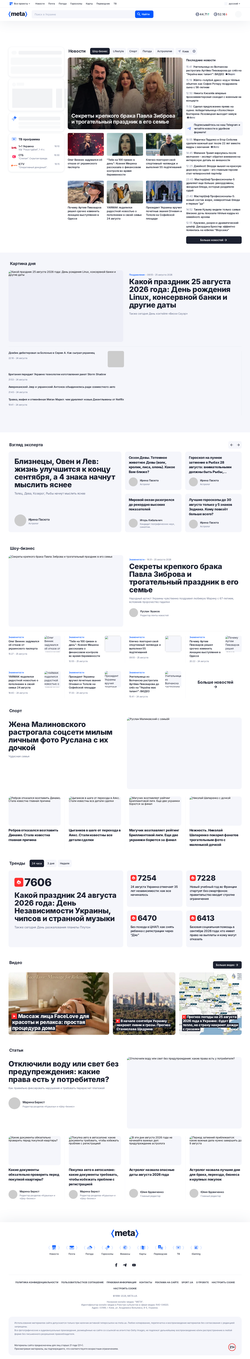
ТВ (115, 3)
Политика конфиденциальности (36, 1282)
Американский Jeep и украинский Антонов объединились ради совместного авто (62, 386)
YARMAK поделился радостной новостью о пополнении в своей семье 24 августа (124, 213)
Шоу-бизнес (100, 51)
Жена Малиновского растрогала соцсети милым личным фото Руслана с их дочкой (61, 736)
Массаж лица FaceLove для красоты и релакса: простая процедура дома (59, 1003)
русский (233, 3)
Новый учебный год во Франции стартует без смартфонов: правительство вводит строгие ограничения (213, 893)
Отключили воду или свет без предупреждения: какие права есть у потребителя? (64, 1071)
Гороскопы (76, 3)
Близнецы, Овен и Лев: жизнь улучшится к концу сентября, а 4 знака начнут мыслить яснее (64, 473)
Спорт (133, 51)
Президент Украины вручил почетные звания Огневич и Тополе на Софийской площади (164, 213)
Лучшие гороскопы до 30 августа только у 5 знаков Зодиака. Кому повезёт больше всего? (210, 507)
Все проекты (21, 3)
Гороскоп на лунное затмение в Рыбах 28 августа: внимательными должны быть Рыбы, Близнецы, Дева (210, 465)
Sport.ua (187, 1282)
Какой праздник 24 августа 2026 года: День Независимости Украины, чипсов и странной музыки (65, 906)
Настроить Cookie (223, 1282)
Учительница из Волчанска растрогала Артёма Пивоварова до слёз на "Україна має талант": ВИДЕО (144, 684)
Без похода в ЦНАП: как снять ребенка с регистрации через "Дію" (152, 931)
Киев (185, 51)
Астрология (164, 51)
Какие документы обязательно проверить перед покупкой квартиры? (34, 1174)
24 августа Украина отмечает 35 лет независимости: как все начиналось (154, 891)
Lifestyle (118, 51)
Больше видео (225, 964)
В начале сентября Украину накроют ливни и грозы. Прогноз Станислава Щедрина (144, 1003)
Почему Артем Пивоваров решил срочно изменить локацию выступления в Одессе (84, 213)
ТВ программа (29, 139)
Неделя (64, 863)
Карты (89, 3)
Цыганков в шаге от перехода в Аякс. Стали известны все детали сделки (95, 835)
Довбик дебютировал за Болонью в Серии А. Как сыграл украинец (52, 352)
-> (215, 684)
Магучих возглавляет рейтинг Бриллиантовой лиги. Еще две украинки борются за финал (154, 835)
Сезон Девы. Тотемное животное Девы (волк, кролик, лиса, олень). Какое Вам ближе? (152, 465)
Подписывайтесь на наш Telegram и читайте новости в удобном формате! (217, 128)
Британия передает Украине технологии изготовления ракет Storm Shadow (57, 374)
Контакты (145, 1282)
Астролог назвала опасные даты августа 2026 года (152, 1172)
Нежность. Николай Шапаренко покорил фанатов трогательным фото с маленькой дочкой (214, 837)
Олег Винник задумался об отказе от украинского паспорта (85, 163)
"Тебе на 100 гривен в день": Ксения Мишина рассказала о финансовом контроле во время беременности (124, 167)
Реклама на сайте (167, 1282)
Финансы (125, 1253)
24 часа (37, 863)
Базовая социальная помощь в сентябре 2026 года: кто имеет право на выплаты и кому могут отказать (213, 933)
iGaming (196, 1253)
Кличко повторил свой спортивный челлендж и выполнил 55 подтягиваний (164, 163)
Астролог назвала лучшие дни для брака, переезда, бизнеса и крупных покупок (214, 1174)
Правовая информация (121, 1282)
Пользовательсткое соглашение (82, 1282)
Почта (51, 3)
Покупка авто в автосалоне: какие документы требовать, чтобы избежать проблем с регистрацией (93, 1177)
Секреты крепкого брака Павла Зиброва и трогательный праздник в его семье (184, 578)
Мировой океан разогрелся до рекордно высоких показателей (152, 504)
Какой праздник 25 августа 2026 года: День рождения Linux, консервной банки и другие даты (180, 293)
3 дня (50, 863)
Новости (40, 3)
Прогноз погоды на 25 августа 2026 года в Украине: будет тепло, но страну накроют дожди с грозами (210, 1003)
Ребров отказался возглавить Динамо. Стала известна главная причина (33, 835)
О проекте (202, 1282)
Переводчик (103, 3)
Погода (63, 3)
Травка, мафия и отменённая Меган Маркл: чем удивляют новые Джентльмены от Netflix (66, 399)
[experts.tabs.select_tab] (231, 445)
